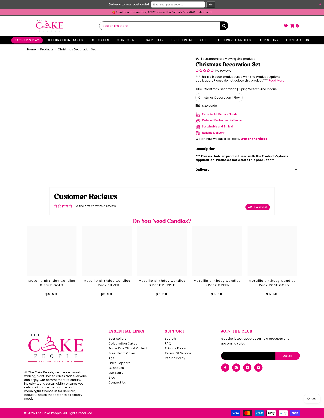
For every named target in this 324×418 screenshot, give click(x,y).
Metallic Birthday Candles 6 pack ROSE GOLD (272, 283)
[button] (319, 3)
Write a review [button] (258, 207)
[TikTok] (247, 367)
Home (31, 49)
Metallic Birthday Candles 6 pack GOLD (51, 283)
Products (46, 49)
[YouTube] (258, 367)
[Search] (163, 25)
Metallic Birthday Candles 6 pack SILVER (106, 283)
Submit (287, 356)
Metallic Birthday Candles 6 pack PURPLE (162, 283)
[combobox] (159, 26)
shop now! (205, 12)
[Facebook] (225, 367)
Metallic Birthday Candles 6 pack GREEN (217, 283)
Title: (236, 89)
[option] (162, 12)
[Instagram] (236, 367)
